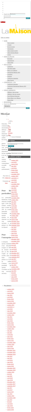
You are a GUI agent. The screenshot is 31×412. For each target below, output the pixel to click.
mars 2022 (14, 192)
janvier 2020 (14, 219)
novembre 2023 (15, 174)
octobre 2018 (14, 243)
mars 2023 (14, 182)
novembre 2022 (15, 184)
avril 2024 (14, 168)
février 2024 (14, 170)
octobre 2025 (14, 160)
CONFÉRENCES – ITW (10, 8)
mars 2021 (14, 207)
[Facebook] (2, 22)
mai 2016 (13, 271)
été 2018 (13, 245)
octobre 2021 (14, 200)
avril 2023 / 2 (14, 178)
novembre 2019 (15, 223)
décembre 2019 (15, 221)
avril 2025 (14, 162)
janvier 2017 (14, 263)
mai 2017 (13, 259)
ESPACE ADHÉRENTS (10, 10)
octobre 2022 (14, 186)
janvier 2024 (14, 172)
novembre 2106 (15, 269)
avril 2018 (14, 249)
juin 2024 (13, 166)
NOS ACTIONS (8, 6)
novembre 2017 (15, 255)
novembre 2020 (15, 213)
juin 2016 (13, 265)
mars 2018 (14, 251)
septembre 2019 (15, 225)
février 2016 (14, 278)
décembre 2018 (15, 239)
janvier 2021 (14, 211)
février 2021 (14, 209)
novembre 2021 (15, 198)
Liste (9, 131)
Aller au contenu (5, 37)
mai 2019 (13, 229)
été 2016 (13, 273)
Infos (9, 153)
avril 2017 (14, 261)
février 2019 (14, 235)
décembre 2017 (15, 253)
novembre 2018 (15, 241)
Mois (9, 129)
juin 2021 (13, 202)
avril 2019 (14, 231)
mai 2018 (13, 247)
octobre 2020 (14, 215)
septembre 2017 (15, 257)
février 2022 (14, 194)
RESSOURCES (8, 12)
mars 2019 (14, 233)
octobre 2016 (14, 267)
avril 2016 (14, 275)
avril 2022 (14, 180)
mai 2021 (13, 203)
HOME (6, 2)
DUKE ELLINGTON (10, 4)
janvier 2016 (14, 280)
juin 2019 (13, 227)
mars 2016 (14, 277)
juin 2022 (13, 188)
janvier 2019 (14, 237)
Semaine (10, 133)
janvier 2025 (14, 164)
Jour (9, 135)
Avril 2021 (14, 205)
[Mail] (4, 22)
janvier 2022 (14, 196)
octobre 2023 (14, 176)
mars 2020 (14, 217)
